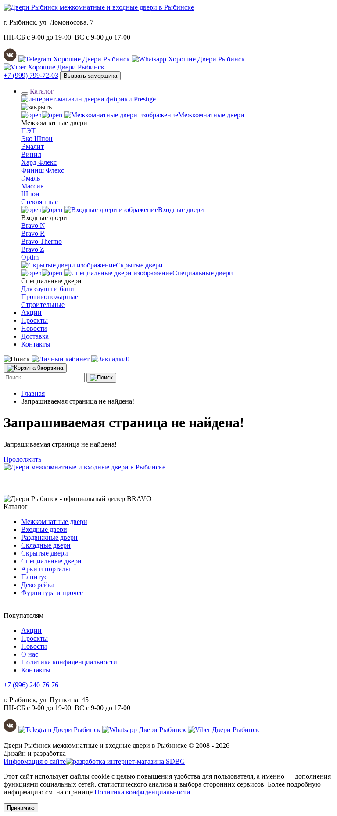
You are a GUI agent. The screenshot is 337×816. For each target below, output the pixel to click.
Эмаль (30, 178)
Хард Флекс (39, 162)
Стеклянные (39, 202)
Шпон (30, 194)
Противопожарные (49, 296)
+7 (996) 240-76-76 (31, 685)
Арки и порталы (45, 569)
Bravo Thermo (41, 241)
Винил (31, 154)
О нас (29, 654)
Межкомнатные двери (54, 521)
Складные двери (46, 545)
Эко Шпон (37, 138)
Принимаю (21, 808)
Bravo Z (32, 249)
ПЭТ (28, 130)
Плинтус (34, 577)
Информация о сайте (35, 761)
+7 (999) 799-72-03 (31, 75)
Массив (32, 186)
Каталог (42, 91)
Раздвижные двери (49, 537)
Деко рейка (37, 585)
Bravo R (33, 233)
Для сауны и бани (47, 288)
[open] (41, 115)
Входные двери (44, 529)
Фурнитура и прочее (52, 592)
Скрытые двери (44, 553)
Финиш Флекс (42, 170)
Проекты (34, 320)
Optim (30, 257)
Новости (34, 328)
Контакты (35, 344)
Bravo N (33, 225)
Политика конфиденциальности (69, 662)
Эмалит (32, 146)
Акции (31, 312)
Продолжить (22, 459)
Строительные (43, 304)
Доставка (35, 336)
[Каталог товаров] (24, 93)
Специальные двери (51, 561)
